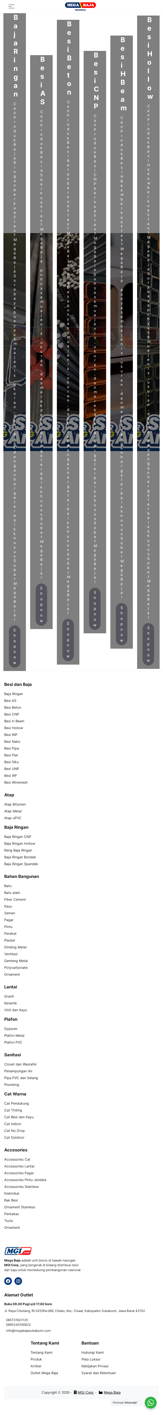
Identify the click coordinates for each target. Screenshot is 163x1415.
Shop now (14, 646)
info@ (10, 1331)
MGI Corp (86, 1393)
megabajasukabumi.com (33, 1331)
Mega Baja (112, 1393)
